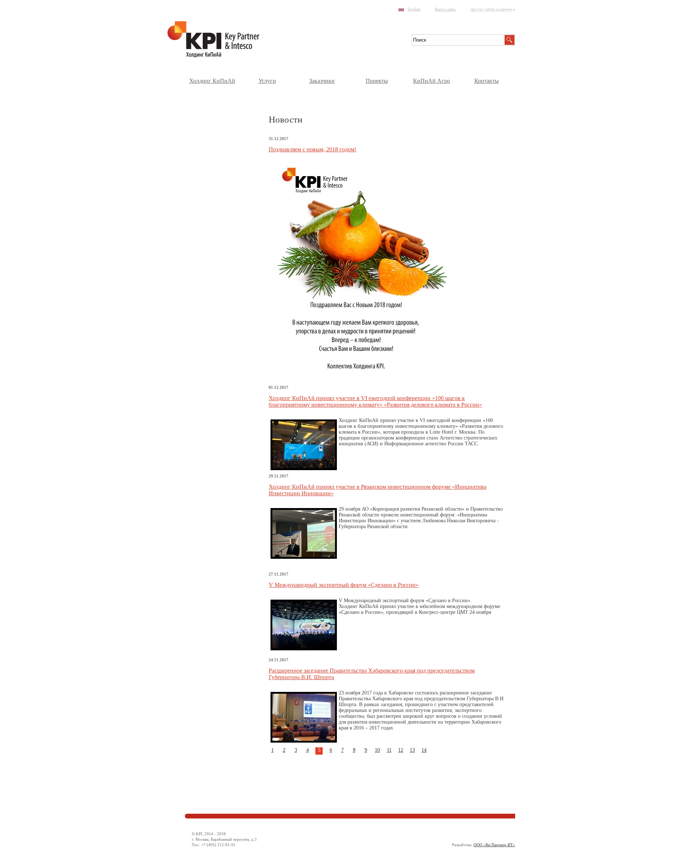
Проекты (377, 81)
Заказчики (322, 81)
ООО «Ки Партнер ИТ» (494, 845)
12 (400, 750)
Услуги (267, 81)
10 (377, 750)
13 (412, 750)
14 (424, 750)
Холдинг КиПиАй (212, 81)
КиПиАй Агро (431, 81)
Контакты (486, 81)
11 (389, 750)
